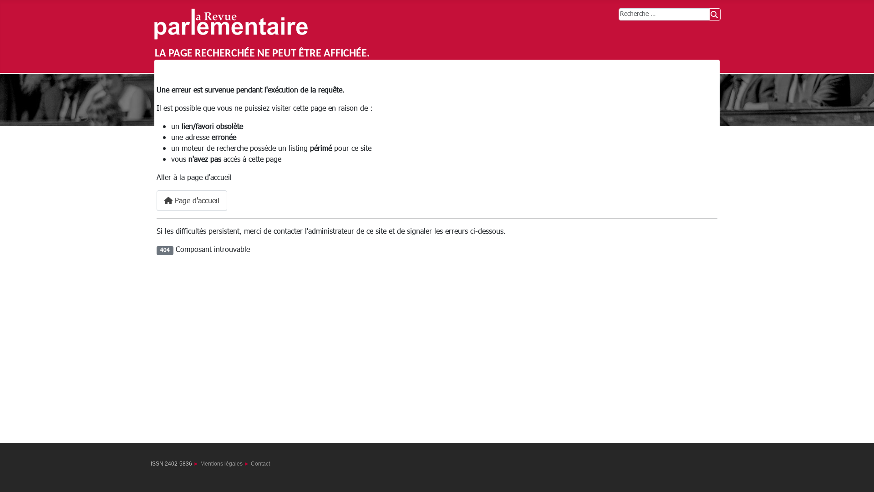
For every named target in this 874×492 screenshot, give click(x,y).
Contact (260, 464)
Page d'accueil (196, 200)
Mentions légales (221, 464)
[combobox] (664, 14)
